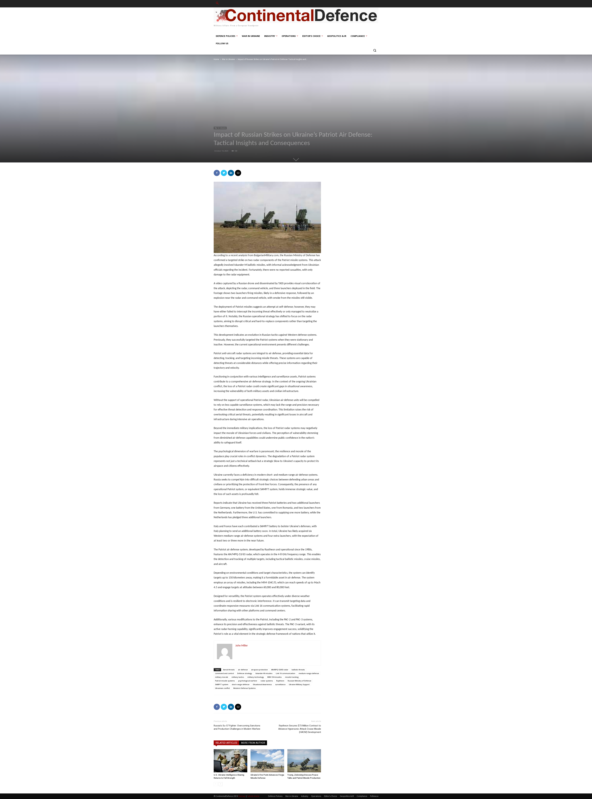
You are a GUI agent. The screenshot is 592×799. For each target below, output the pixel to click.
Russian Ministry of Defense (299, 681)
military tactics (238, 677)
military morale (221, 677)
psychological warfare (247, 681)
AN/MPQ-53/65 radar (279, 669)
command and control (224, 673)
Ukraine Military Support (299, 684)
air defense (243, 669)
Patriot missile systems (225, 681)
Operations (316, 796)
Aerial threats (229, 669)
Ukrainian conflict (222, 688)
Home (216, 59)
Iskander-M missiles (263, 673)
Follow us (374, 796)
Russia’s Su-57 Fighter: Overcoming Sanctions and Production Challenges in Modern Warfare (237, 727)
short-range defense (240, 684)
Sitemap (241, 796)
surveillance (280, 684)
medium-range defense (309, 673)
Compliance (362, 796)
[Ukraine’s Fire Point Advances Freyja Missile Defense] (267, 760)
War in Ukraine (228, 59)
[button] (217, 3)
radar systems (267, 681)
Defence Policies (275, 796)
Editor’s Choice (330, 796)
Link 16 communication (285, 673)
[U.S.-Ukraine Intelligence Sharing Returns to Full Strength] (230, 760)
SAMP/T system (221, 684)
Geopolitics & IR (347, 796)
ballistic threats (298, 669)
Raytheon (280, 681)
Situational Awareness (262, 684)
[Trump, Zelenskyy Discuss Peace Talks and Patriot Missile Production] (304, 760)
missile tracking (292, 677)
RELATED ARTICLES (226, 742)
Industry (304, 796)
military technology (255, 677)
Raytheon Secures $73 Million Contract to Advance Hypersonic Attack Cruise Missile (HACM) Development (299, 728)
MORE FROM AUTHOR (253, 742)
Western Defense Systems (244, 688)
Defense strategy (244, 673)
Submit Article (253, 796)
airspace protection (259, 669)
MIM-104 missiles (274, 677)
